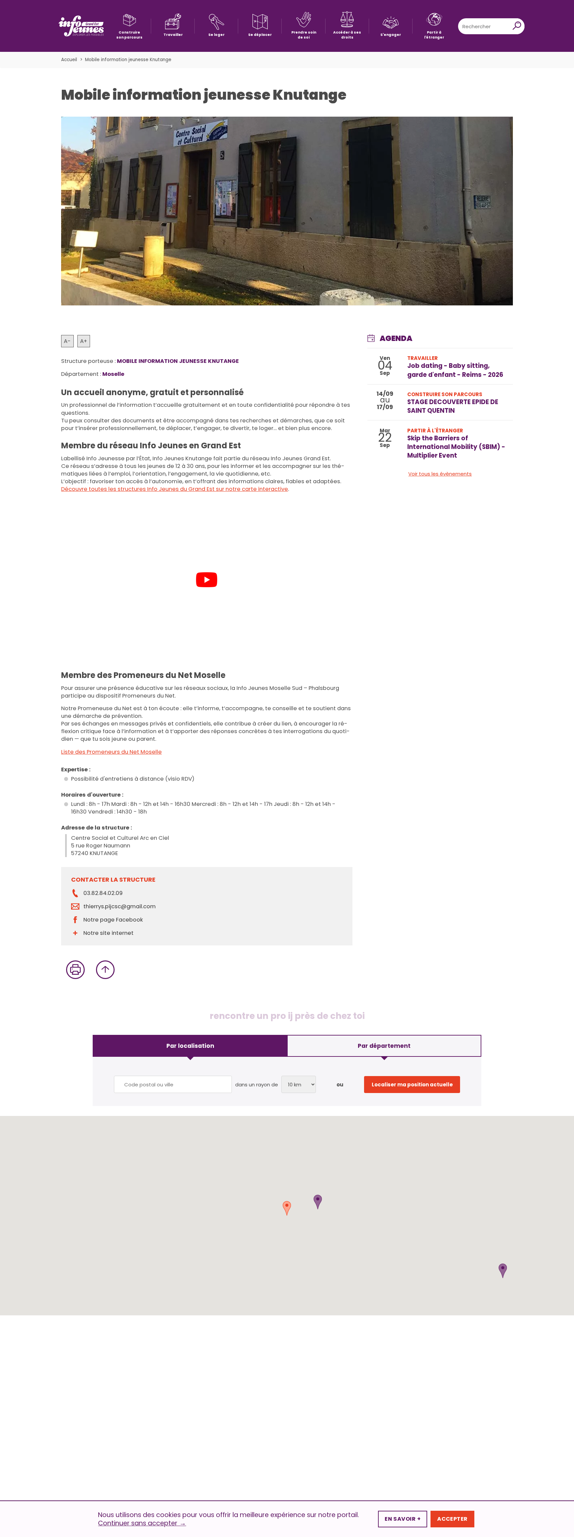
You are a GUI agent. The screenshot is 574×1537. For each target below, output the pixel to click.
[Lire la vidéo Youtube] (206, 580)
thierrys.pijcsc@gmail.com (119, 906)
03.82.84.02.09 (103, 893)
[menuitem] (129, 26)
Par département (384, 1046)
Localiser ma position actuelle (412, 1084)
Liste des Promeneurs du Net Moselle (111, 752)
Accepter (452, 1519)
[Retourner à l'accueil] (81, 26)
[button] (318, 1202)
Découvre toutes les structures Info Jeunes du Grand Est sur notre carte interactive (174, 489)
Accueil (69, 59)
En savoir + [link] (403, 1519)
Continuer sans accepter (142, 1523)
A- (67, 341)
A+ (83, 341)
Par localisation (190, 1046)
